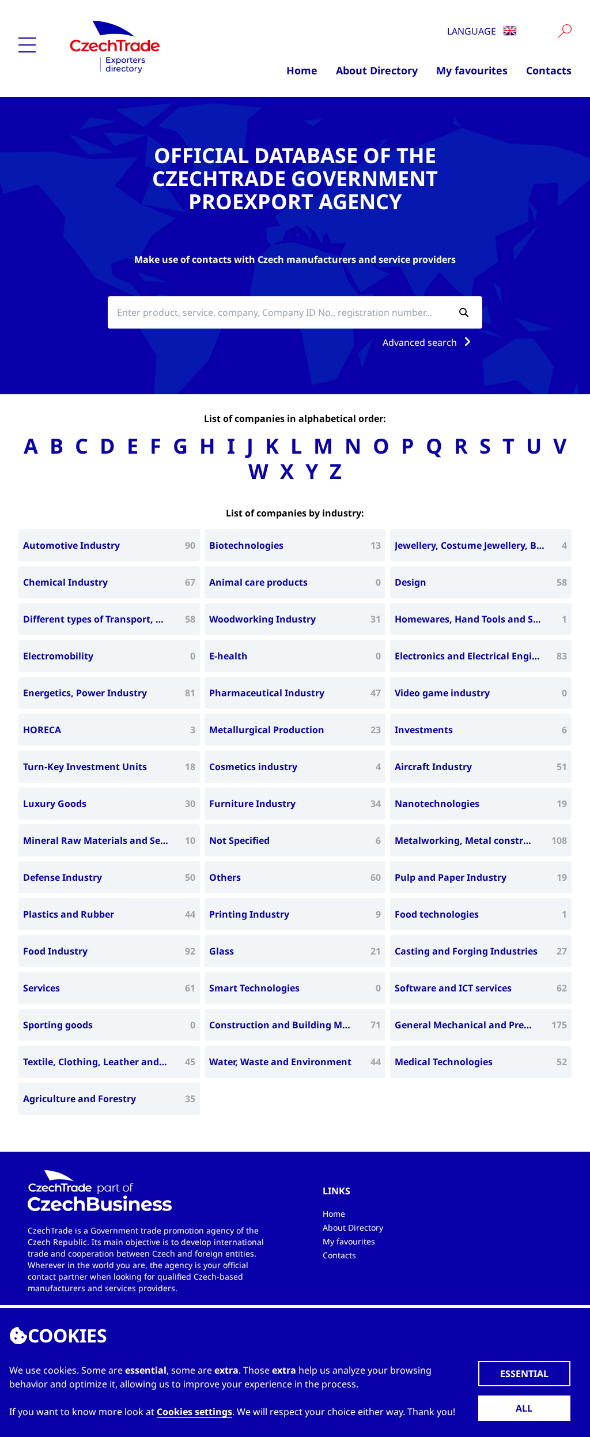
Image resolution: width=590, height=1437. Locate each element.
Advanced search (421, 342)
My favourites (472, 70)
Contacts (549, 70)
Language (472, 31)
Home (301, 70)
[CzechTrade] (141, 46)
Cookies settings (194, 1411)
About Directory (377, 70)
